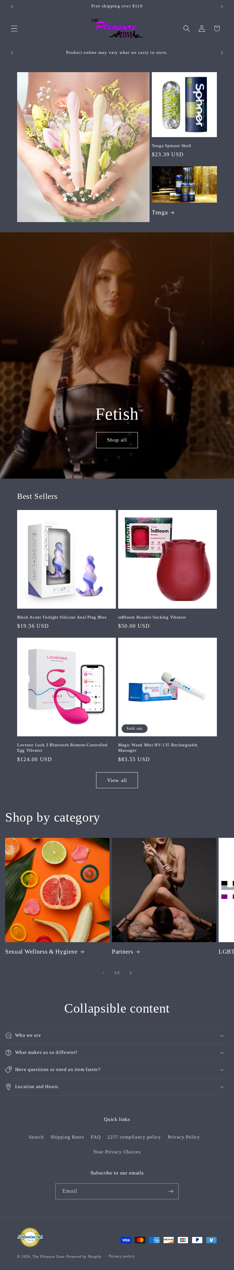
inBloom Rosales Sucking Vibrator (152, 617)
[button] (14, 28)
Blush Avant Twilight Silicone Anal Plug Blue (61, 617)
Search (36, 1137)
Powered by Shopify (84, 1256)
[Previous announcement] (12, 6)
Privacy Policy (184, 1137)
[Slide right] (130, 973)
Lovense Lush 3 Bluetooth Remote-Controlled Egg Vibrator (62, 748)
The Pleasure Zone (49, 1256)
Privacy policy (122, 1256)
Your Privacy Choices (117, 1152)
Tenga (160, 212)
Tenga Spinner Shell (171, 145)
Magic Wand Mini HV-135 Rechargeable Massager (158, 748)
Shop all (117, 440)
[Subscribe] (170, 1191)
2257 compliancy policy (134, 1137)
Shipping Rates (67, 1137)
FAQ (95, 1137)
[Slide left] (103, 973)
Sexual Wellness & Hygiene (41, 951)
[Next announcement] (222, 6)
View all (117, 780)
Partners (122, 951)
